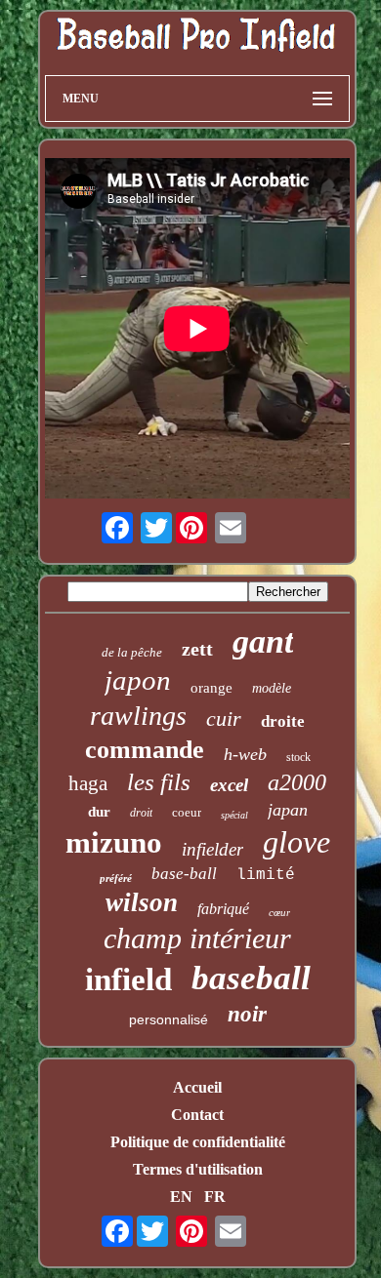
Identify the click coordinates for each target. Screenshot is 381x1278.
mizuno (113, 842)
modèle (271, 688)
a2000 (297, 782)
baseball (251, 978)
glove (296, 841)
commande (144, 750)
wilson (142, 902)
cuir (223, 718)
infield (128, 979)
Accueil (197, 1087)
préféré (116, 878)
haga (87, 783)
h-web (245, 754)
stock (298, 757)
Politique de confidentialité (197, 1142)
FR (215, 1196)
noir (247, 1014)
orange (211, 688)
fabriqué (223, 908)
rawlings (138, 715)
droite (283, 721)
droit (141, 812)
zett (197, 648)
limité (265, 875)
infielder (212, 849)
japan (288, 809)
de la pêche (132, 652)
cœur (279, 912)
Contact (197, 1114)
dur (99, 811)
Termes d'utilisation (198, 1169)
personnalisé (168, 1019)
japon (138, 680)
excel (229, 785)
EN (181, 1196)
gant (263, 641)
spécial (234, 815)
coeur (186, 812)
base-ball (184, 873)
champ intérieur (197, 938)
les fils (158, 782)
